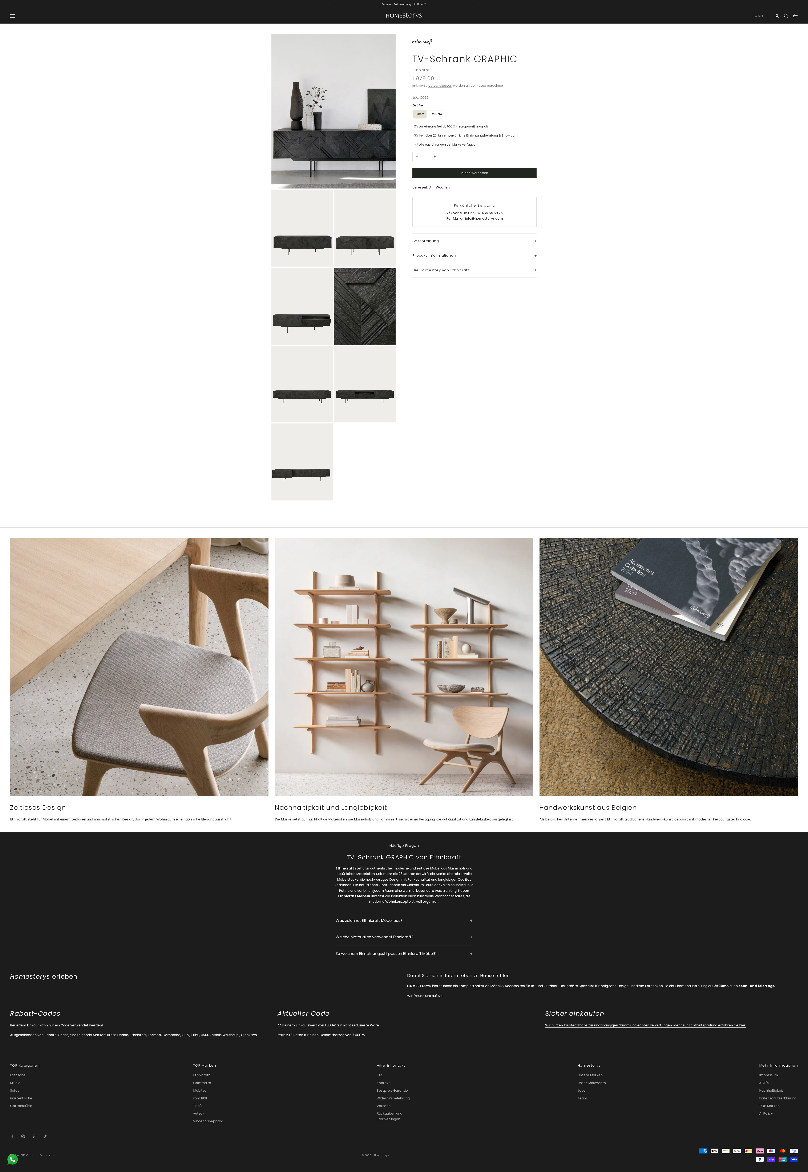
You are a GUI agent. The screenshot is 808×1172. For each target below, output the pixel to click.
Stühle (15, 1082)
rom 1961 (200, 1098)
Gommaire (202, 1082)
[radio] (419, 114)
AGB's (764, 1082)
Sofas (14, 1090)
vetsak (198, 1113)
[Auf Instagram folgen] (23, 1136)
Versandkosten (440, 85)
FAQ (380, 1075)
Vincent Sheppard (208, 1121)
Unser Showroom (591, 1082)
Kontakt (383, 1082)
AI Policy (766, 1113)
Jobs (581, 1090)
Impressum (768, 1075)
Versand (384, 1105)
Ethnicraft (421, 69)
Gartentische (21, 1098)
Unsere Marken (590, 1075)
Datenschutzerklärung (777, 1098)
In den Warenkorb (474, 173)
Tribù (197, 1105)
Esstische (17, 1075)
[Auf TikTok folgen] (45, 1136)
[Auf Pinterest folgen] (34, 1136)
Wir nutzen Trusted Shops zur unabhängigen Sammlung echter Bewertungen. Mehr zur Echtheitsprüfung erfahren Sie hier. (645, 1025)
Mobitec (200, 1090)
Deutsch (759, 16)
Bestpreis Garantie (392, 1090)
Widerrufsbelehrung (393, 1098)
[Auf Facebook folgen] (12, 1136)
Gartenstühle (21, 1105)
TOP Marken (769, 1105)
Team (582, 1098)
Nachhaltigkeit (771, 1090)
